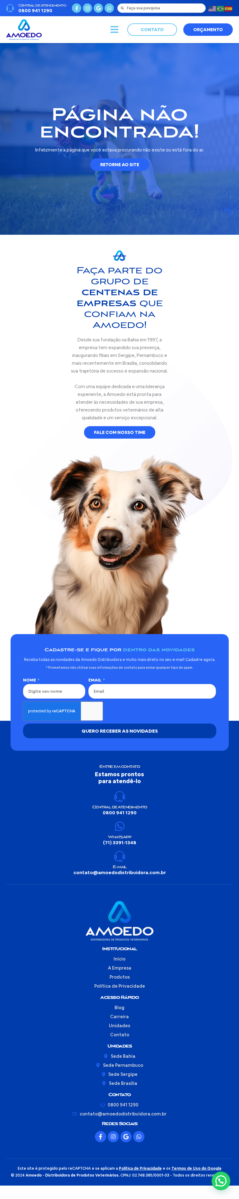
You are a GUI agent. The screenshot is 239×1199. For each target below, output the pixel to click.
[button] (114, 29)
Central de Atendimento (42, 5)
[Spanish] (229, 8)
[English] (213, 8)
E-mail (120, 867)
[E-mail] (119, 856)
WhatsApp (119, 837)
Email (95, 680)
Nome (30, 680)
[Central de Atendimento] (10, 8)
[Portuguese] (221, 8)
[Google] (98, 8)
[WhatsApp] (119, 826)
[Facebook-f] (76, 8)
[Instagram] (87, 8)
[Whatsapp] (109, 8)
